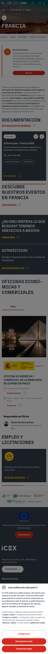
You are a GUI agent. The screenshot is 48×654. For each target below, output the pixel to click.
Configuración (24, 634)
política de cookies (37, 623)
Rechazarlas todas (24, 641)
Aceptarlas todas (24, 649)
